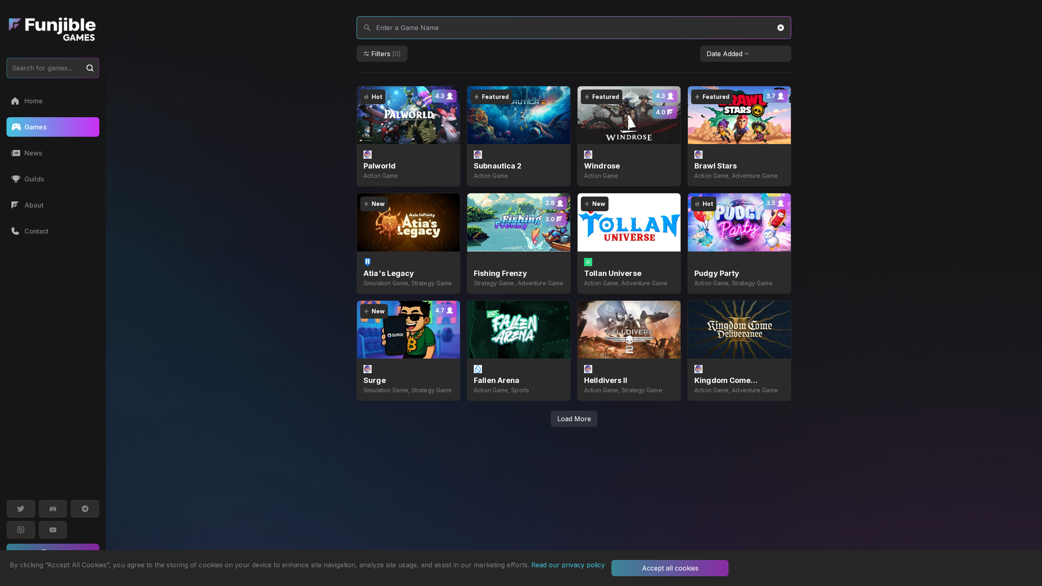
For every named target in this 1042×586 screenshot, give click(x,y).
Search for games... (42, 68)
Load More (574, 419)
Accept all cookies (670, 568)
